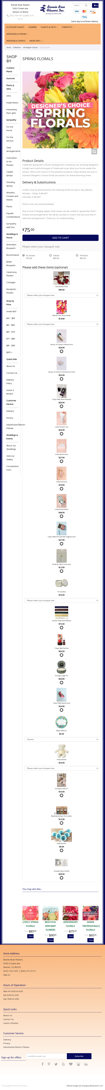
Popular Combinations (12, 215)
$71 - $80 (10, 338)
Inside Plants (12, 102)
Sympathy (67, 27)
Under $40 (11, 311)
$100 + (9, 352)
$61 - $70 (10, 332)
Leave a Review (10, 392)
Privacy (9, 418)
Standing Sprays (10, 184)
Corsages (10, 282)
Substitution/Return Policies (12, 426)
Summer (32, 27)
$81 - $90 (10, 345)
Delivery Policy (10, 381)
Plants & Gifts (48, 27)
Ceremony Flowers (11, 274)
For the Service (9, 139)
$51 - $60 (10, 325)
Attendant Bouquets (11, 246)
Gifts (8, 96)
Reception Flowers (11, 291)
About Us (10, 366)
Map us (6, 974)
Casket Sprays (9, 174)
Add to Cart (60, 237)
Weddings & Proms (16, 34)
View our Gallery (10, 458)
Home (8, 47)
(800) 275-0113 (28, 971)
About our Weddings (11, 447)
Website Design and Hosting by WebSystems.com (85, 1086)
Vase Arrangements (12, 149)
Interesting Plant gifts (11, 111)
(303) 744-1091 (16, 15)
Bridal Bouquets (10, 263)
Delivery (10, 411)
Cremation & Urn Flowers (11, 161)
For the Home (9, 129)
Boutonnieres (12, 255)
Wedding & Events (15, 40)
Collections (17, 47)
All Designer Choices (30, 47)
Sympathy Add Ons (11, 225)
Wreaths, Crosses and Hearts (12, 196)
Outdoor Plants (15, 27)
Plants (9, 206)
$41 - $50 (10, 318)
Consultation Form (12, 468)
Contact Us (11, 373)
